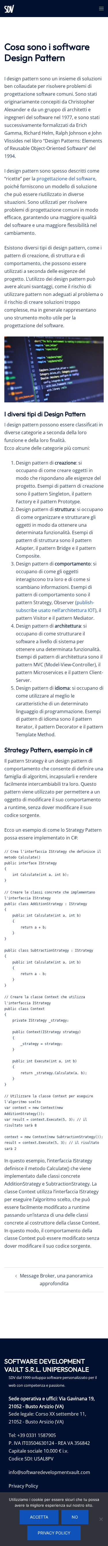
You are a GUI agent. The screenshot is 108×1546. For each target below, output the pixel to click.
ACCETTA (39, 1516)
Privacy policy (54, 1532)
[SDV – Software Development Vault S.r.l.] (9, 8)
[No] (101, 1519)
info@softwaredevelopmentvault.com (49, 1472)
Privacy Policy (23, 1486)
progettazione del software (66, 178)
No (75, 1516)
